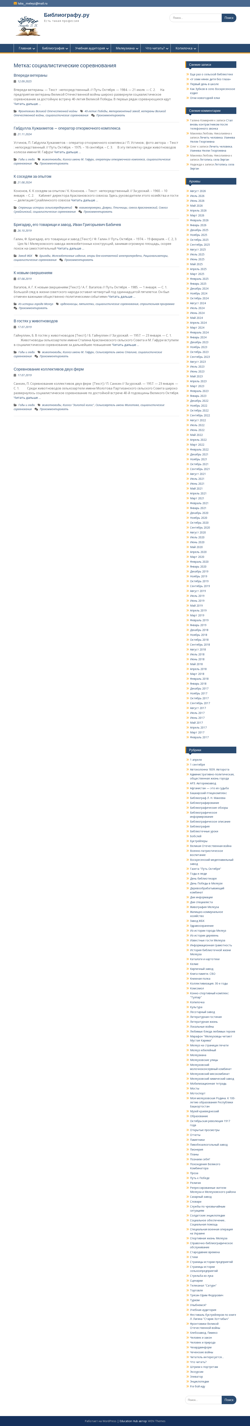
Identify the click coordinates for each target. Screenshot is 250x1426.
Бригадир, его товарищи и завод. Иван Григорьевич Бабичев (67, 224)
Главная (25, 48)
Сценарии (196, 1280)
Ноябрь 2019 (198, 576)
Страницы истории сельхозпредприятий (45, 207)
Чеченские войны (201, 1352)
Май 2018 (196, 664)
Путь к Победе (200, 1178)
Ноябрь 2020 (198, 518)
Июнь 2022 (197, 430)
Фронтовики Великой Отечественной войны (47, 111)
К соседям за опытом (32, 176)
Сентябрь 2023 (200, 357)
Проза (194, 1173)
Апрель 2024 (198, 322)
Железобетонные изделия (68, 256)
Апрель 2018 (198, 669)
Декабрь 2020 (199, 513)
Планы (194, 1154)
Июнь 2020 (197, 542)
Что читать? (155, 48)
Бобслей (195, 836)
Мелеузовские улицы (204, 1060)
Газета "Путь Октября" (205, 869)
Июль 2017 (197, 713)
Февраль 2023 (199, 391)
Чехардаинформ (201, 1347)
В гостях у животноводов (36, 320)
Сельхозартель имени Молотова (117, 405)
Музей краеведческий (204, 1111)
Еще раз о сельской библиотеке (211, 74)
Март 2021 (197, 498)
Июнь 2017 (197, 718)
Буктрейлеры (198, 841)
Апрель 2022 (198, 440)
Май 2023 (196, 376)
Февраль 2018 (199, 679)
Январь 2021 (198, 508)
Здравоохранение (202, 926)
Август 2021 (198, 474)
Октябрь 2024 (199, 298)
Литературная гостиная (206, 1017)
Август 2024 (198, 303)
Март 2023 (197, 386)
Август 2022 (198, 420)
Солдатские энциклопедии (207, 1215)
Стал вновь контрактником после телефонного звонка (211, 124)
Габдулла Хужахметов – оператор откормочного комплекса (67, 128)
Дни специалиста (201, 902)
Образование (199, 1116)
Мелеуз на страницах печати (209, 1045)
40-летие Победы (96, 111)
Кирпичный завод (201, 969)
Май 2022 (196, 435)
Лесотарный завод (202, 1012)
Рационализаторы (155, 256)
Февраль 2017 (199, 737)
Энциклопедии (199, 1381)
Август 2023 (198, 361)
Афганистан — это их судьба (209, 788)
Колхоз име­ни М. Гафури (78, 352)
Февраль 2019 (199, 620)
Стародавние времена (205, 1252)
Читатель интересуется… (207, 1357)
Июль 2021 (197, 479)
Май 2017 (196, 722)
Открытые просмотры (205, 1130)
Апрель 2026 (198, 210)
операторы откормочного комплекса (120, 159)
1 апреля (196, 759)
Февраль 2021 (199, 503)
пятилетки (86, 304)
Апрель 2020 (198, 552)
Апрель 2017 (198, 727)
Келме (194, 964)
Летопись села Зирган (214, 159)
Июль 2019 (197, 596)
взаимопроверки (90, 207)
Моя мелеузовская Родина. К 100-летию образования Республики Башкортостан (212, 1102)
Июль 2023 (197, 366)
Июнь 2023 (197, 371)
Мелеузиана (125, 48)
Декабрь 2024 (199, 288)
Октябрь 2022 (199, 410)
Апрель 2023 (198, 381)
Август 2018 (198, 649)
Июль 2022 (197, 425)
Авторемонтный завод (124, 111)
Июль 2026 (197, 196)
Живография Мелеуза (204, 907)
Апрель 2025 (198, 269)
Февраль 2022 (199, 449)
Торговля (196, 1290)
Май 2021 (196, 488)
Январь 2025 (198, 283)
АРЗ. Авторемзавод (203, 783)
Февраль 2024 (199, 332)
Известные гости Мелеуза (207, 940)
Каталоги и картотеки (205, 959)
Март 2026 (197, 215)
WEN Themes (156, 1421)
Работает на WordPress (100, 1421)
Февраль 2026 (199, 220)
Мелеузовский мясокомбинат (210, 1074)
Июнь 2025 (197, 259)
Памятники (197, 1140)
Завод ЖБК (25, 256)
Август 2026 (198, 191)
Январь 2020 (198, 566)
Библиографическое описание (210, 821)
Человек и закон (201, 1337)
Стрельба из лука (201, 1276)
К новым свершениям (33, 272)
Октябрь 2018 (199, 639)
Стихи (194, 1257)
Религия (195, 1183)
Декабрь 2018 (199, 630)
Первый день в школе (204, 84)
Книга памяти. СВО (202, 974)
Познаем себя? (200, 1159)
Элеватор (196, 1376)
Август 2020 (198, 532)
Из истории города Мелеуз (35, 304)
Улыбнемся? (198, 1305)
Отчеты (195, 1135)
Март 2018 (197, 674)
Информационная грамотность (211, 945)
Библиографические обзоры (209, 807)
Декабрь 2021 (199, 454)
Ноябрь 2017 (198, 693)
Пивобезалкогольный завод (209, 1144)
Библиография (53, 48)
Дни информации (201, 897)
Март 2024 (197, 327)
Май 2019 (196, 605)
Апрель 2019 (198, 610)
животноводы (51, 159)
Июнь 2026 (197, 201)
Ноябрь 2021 (198, 459)
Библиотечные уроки (204, 831)
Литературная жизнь (204, 1022)
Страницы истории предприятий (211, 1262)
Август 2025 (198, 249)
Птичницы (120, 207)
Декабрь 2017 (199, 688)
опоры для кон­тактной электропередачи (114, 256)
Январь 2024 (198, 337)
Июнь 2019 (197, 600)
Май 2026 (196, 205)
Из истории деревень (204, 935)
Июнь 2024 (197, 313)
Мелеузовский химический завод (212, 1078)
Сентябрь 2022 (200, 415)
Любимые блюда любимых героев (212, 1031)
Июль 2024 (197, 308)
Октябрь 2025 (199, 240)
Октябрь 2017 (199, 698)
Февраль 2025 (199, 279)
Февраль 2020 (199, 561)
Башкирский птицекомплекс (208, 793)
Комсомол (197, 988)
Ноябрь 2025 (198, 235)
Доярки (107, 207)
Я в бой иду (197, 1386)
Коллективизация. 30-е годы (209, 983)
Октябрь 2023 (199, 352)
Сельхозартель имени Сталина (116, 352)
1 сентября (197, 764)
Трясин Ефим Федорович (206, 1295)
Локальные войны (202, 1026)
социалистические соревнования (67, 115)
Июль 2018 (197, 654)
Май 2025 (196, 264)
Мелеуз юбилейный (203, 1050)
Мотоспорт (197, 1093)
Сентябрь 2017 (200, 703)
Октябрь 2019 (199, 581)
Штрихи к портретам (204, 1367)
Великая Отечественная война (210, 846)
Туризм (195, 1300)
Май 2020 (196, 547)
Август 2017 (198, 708)
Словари (195, 1201)
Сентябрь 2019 (200, 586)
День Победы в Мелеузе (206, 883)
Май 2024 (196, 318)
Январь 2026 (198, 225)
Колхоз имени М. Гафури (78, 159)
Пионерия (196, 1149)
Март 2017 (197, 732)
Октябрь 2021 (199, 464)
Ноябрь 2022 (198, 405)
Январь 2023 (198, 396)
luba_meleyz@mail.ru (32, 3)
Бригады (44, 256)
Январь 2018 (198, 683)
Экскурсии (196, 1372)
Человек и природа (202, 1342)
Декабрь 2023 (199, 342)
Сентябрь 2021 (200, 469)
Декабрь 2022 (199, 400)
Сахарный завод (201, 1197)
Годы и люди (26, 159)
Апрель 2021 (198, 493)
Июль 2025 (197, 254)
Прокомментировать (110, 115)
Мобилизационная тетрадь (208, 1083)
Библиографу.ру (66, 14)
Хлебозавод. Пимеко (204, 1332)
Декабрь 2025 (199, 230)
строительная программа (157, 304)
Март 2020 (197, 557)
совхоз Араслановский (143, 207)
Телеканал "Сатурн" (203, 1285)
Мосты (194, 1088)
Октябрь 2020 (199, 522)
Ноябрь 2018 (198, 635)
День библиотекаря (203, 878)
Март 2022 (197, 444)
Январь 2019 (198, 625)
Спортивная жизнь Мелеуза (208, 1238)
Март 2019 (197, 615)
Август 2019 (198, 591)
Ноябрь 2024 (198, 293)
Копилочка (184, 48)
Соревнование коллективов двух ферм (49, 369)
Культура (196, 1007)
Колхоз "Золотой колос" (78, 405)
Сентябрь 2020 (200, 527)
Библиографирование (204, 803)
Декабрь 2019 (199, 571)
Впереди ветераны (30, 75)
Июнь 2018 (197, 659)
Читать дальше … (27, 104)
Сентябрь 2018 (200, 644)
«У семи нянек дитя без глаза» (210, 79)
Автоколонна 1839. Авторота (209, 769)
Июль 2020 (197, 537)
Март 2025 (197, 274)
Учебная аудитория (90, 48)
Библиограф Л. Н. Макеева (207, 798)
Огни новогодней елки (205, 98)
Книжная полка (200, 978)
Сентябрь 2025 (200, 244)
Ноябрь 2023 (198, 347)
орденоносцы (68, 304)
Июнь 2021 (197, 483)
